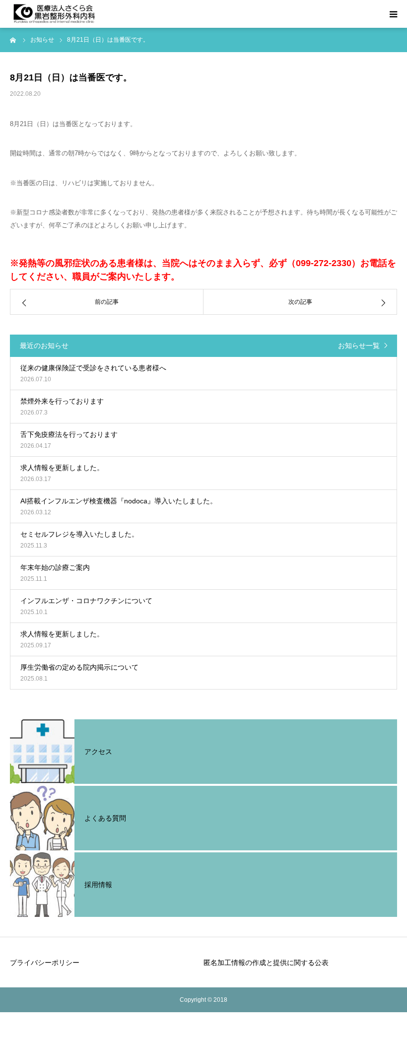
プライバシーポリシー (44, 963)
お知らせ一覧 (359, 345)
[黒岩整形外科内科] (54, 13)
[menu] (393, 14)
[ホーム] (13, 39)
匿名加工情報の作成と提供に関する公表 (266, 963)
